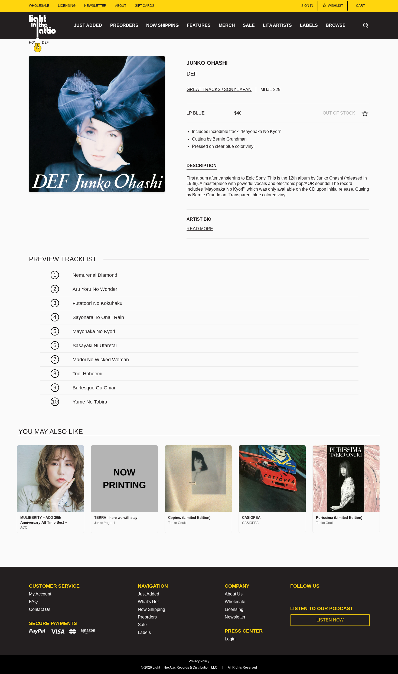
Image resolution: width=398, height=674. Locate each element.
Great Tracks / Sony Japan (219, 89)
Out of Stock (339, 113)
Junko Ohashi (207, 63)
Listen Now (330, 620)
